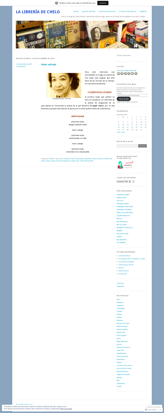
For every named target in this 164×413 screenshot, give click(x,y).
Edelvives (120, 320)
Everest (119, 344)
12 (118, 125)
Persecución (122, 274)
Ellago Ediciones (122, 341)
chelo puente (79, 159)
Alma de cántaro (88, 11)
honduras (100, 159)
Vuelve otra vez (123, 271)
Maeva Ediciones (122, 371)
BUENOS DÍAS (121, 198)
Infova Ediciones (122, 356)
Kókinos (119, 362)
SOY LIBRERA (121, 242)
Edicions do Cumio (123, 323)
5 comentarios (21, 66)
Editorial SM (121, 332)
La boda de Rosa (124, 256)
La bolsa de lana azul (107, 11)
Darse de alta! (123, 99)
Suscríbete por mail (126, 84)
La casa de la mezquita (126, 262)
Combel (119, 311)
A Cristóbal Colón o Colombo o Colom (131, 259)
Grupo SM (120, 350)
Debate (119, 314)
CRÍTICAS (120, 201)
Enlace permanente (87, 161)
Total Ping (120, 283)
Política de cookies (66, 409)
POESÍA (51, 159)
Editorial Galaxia (122, 329)
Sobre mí (143, 11)
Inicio (76, 11)
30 (136, 130)
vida (77, 161)
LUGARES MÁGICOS (123, 215)
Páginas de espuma (123, 374)
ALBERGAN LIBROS (123, 195)
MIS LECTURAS (122, 225)
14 (127, 125)
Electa (119, 338)
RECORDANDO (122, 240)
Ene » (123, 132)
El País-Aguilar (121, 335)
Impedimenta (121, 353)
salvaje (73, 161)
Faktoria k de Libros (123, 347)
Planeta (119, 377)
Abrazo (121, 268)
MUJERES (120, 231)
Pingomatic (120, 286)
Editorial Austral (122, 326)
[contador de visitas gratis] (127, 75)
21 (127, 127)
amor (61, 159)
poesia (53, 161)
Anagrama (120, 305)
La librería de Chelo (38, 12)
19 (118, 127)
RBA (118, 380)
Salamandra (121, 383)
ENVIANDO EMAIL (123, 204)
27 (123, 130)
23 (136, 127)
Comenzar (102, 3)
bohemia (67, 159)
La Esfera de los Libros (124, 365)
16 (136, 125)
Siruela (119, 386)
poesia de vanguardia (63, 161)
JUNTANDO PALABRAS (124, 209)
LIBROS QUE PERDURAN (125, 212)
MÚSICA (119, 219)
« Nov (119, 132)
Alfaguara (120, 302)
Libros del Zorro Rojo (124, 368)
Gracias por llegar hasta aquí (126, 70)
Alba (118, 299)
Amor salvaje (48, 64)
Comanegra (121, 308)
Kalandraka (120, 359)
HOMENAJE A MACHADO (125, 206)
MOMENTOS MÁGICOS (125, 228)
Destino (119, 317)
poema (47, 161)
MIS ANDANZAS (122, 222)
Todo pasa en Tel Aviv (126, 265)
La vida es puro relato (127, 11)
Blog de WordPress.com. (24, 404)
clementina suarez (90, 159)
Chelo (72, 159)
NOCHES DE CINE (122, 234)
